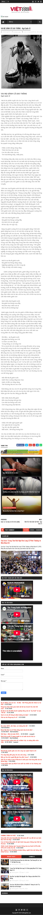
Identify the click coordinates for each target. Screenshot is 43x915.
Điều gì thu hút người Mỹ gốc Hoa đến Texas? (15, 757)
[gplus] (41, 1)
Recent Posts (11, 856)
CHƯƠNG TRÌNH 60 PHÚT (8, 835)
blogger (26, 530)
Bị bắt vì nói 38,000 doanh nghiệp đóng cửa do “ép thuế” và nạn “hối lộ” (21, 711)
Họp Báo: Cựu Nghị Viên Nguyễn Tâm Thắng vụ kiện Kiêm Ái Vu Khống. (25, 877)
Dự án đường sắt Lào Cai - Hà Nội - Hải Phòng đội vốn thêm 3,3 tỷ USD (21, 703)
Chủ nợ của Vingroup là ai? (9, 717)
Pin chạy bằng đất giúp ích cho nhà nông (13, 755)
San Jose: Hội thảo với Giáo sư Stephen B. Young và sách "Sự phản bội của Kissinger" (25, 885)
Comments (32, 856)
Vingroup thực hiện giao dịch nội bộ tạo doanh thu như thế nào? (19, 707)
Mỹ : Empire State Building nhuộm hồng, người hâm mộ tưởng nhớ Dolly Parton (21, 851)
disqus (32, 530)
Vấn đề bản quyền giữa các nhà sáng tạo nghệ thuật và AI (18, 751)
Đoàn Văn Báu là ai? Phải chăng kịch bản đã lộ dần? (16, 730)
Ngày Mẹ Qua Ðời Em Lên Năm (10, 473)
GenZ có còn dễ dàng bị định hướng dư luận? (14, 715)
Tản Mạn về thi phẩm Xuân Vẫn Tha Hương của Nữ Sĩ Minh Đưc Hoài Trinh (21, 492)
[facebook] (35, 1)
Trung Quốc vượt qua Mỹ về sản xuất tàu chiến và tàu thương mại (21, 763)
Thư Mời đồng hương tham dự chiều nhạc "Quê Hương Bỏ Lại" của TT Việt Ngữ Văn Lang (25, 861)
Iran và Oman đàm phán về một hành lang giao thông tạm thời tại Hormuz (21, 843)
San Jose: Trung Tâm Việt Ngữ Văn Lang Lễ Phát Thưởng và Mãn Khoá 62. (21, 541)
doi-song (39, 32)
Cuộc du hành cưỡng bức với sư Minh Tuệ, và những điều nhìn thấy (20, 741)
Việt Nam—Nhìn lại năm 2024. (10, 734)
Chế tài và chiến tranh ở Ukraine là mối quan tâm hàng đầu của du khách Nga (21, 760)
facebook (38, 530)
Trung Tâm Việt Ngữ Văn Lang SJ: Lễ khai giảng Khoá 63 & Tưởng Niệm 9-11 (26, 869)
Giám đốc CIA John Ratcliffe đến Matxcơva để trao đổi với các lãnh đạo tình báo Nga (21, 839)
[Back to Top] (27, 910)
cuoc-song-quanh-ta (30, 32)
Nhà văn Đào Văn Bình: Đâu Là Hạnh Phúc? (13, 511)
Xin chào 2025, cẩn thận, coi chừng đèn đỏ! (14, 726)
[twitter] (38, 1)
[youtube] (33, 1)
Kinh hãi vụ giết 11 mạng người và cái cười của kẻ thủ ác (18, 736)
